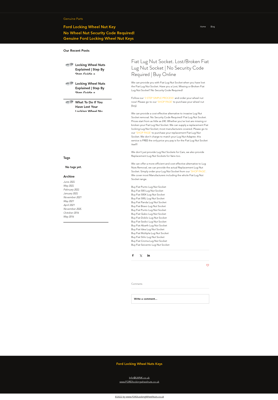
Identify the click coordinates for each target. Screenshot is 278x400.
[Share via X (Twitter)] (140, 255)
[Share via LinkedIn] (148, 255)
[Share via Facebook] (132, 255)
